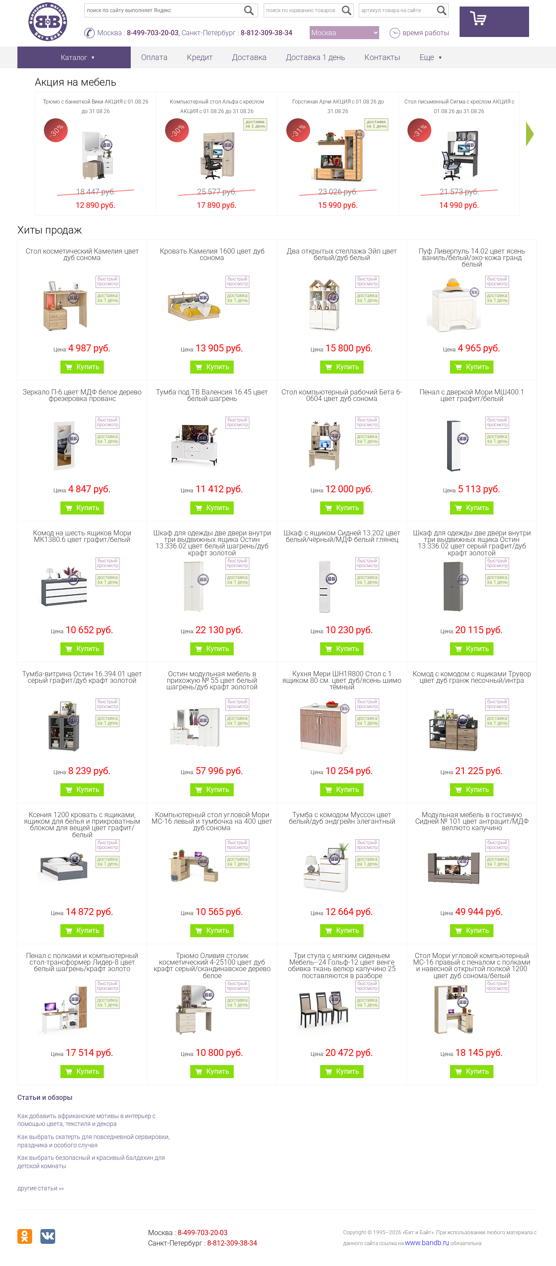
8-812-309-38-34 (266, 33)
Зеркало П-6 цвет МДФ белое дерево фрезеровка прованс (82, 395)
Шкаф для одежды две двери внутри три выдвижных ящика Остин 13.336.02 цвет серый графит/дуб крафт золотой (472, 543)
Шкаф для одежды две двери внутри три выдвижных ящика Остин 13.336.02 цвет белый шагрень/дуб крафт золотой (212, 543)
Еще (427, 57)
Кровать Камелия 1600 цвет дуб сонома (212, 254)
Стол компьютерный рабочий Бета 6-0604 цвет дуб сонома (341, 395)
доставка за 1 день (255, 123)
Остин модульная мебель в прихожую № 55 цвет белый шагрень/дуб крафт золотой (212, 680)
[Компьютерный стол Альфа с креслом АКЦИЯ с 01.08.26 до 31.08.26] (217, 155)
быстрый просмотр (107, 281)
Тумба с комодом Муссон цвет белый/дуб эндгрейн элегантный (342, 818)
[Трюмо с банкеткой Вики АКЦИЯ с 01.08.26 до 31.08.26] (96, 155)
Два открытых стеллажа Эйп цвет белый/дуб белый (342, 254)
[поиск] (346, 10)
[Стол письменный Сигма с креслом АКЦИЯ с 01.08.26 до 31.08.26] (459, 155)
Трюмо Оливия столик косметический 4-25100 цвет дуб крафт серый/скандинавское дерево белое (212, 966)
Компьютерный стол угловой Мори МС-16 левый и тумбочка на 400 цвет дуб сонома (212, 821)
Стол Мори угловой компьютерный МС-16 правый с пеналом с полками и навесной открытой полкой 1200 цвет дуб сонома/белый (471, 966)
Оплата (154, 57)
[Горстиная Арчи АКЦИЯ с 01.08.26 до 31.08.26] (338, 155)
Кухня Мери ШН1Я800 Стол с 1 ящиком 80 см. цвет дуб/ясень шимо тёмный (341, 680)
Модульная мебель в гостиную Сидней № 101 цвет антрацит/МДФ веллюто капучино (472, 821)
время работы (426, 33)
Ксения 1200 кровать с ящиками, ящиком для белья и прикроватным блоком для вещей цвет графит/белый (82, 825)
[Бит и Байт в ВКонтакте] (47, 1236)
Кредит (200, 57)
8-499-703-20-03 (153, 33)
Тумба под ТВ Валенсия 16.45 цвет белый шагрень (212, 395)
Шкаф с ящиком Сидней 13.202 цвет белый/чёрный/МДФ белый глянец (342, 536)
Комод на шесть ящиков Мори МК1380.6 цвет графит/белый (82, 536)
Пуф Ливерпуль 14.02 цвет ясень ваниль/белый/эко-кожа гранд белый (472, 257)
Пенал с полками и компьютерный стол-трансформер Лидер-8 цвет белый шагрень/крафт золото (82, 962)
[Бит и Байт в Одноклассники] (24, 1236)
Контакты (382, 57)
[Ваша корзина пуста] (494, 22)
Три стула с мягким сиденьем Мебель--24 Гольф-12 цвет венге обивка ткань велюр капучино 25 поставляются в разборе (342, 966)
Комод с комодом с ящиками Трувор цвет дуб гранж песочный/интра (472, 677)
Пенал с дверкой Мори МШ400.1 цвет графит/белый (472, 395)
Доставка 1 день (315, 57)
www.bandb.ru (427, 1243)
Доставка (249, 57)
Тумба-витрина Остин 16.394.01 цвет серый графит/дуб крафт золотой (82, 677)
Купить (87, 367)
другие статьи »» (40, 1188)
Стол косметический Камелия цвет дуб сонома (82, 254)
